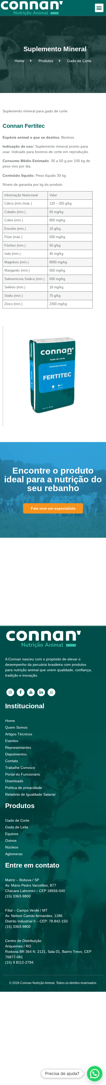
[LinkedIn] (41, 692)
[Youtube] (31, 692)
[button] (99, 8)
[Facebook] (20, 692)
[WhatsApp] (51, 692)
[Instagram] (10, 692)
